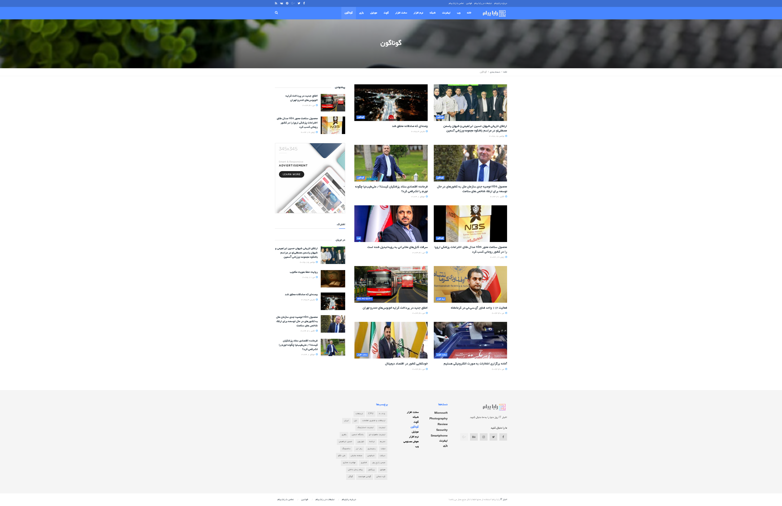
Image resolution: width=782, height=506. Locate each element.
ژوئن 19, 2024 (497, 257)
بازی (361, 13)
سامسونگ (346, 449)
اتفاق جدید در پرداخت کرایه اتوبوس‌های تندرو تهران (395, 308)
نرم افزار (418, 13)
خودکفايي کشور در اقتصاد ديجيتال (406, 363)
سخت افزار (401, 13)
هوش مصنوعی (411, 441)
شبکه (433, 13)
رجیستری (372, 449)
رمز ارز (359, 449)
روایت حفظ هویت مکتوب (304, 272)
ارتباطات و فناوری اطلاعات (373, 421)
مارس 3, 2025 (418, 132)
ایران (346, 421)
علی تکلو (341, 456)
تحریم (382, 442)
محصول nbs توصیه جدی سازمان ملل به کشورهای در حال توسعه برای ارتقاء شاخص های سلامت (297, 321)
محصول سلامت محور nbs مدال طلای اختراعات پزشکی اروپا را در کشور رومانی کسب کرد (297, 123)
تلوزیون (360, 442)
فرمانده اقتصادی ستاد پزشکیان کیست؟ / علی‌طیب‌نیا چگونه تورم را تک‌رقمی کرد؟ (298, 345)
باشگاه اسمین (358, 435)
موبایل (373, 13)
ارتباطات (359, 414)
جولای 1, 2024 (418, 197)
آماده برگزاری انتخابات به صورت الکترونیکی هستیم (475, 363)
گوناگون (349, 13)
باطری (344, 435)
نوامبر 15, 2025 (497, 136)
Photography (438, 419)
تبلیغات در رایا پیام (483, 3)
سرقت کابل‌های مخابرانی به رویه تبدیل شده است (397, 247)
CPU (370, 414)
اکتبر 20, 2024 (497, 197)
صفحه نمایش (356, 456)
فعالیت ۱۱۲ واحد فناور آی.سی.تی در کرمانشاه (479, 308)
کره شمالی (380, 477)
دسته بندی (495, 72)
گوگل (350, 477)
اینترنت (446, 13)
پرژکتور (371, 470)
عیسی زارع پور (378, 463)
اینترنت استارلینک (365, 428)
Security (442, 430)
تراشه (372, 442)
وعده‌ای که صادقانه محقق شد (410, 126)
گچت (386, 13)
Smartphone (439, 436)
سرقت (382, 456)
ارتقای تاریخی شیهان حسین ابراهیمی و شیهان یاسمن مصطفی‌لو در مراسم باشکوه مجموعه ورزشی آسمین (296, 253)
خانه (469, 13)
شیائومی (371, 456)
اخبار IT (503, 499)
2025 (382, 414)
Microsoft (364, 299)
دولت (383, 449)
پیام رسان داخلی (355, 470)
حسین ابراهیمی (345, 442)
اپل (355, 421)
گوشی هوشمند (364, 477)
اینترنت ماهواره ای (377, 435)
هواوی (382, 470)
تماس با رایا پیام (456, 3)
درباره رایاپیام (500, 3)
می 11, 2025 (308, 277)
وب (458, 13)
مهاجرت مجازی (349, 463)
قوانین (469, 3)
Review (443, 424)
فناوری (364, 463)
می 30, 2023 (418, 253)
